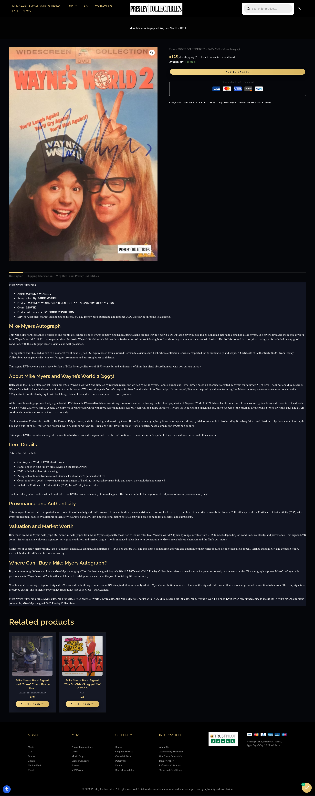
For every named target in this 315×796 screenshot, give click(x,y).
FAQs (86, 6)
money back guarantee (97, 316)
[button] (152, 53)
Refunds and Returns (170, 765)
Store (70, 6)
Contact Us (103, 6)
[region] (157, 786)
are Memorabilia (125, 770)
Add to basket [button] (32, 704)
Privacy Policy (166, 760)
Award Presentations (82, 746)
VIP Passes (77, 770)
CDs (30, 751)
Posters (75, 765)
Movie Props (78, 756)
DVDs (211, 49)
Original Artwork (124, 751)
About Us (164, 746)
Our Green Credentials (170, 756)
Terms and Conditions (170, 770)
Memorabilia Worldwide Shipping (36, 6)
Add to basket (237, 71)
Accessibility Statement (171, 751)
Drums (31, 756)
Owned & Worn (123, 756)
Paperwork (120, 760)
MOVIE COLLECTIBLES (192, 49)
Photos (118, 765)
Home (172, 49)
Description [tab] (16, 276)
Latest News (21, 11)
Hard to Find (34, 765)
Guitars (31, 760)
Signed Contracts (80, 760)
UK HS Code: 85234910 (259, 102)
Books (118, 746)
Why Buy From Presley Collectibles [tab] (77, 276)
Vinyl (31, 770)
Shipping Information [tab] (39, 276)
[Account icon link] (299, 8)
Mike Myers (230, 102)
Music (31, 746)
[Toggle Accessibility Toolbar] (6, 789)
